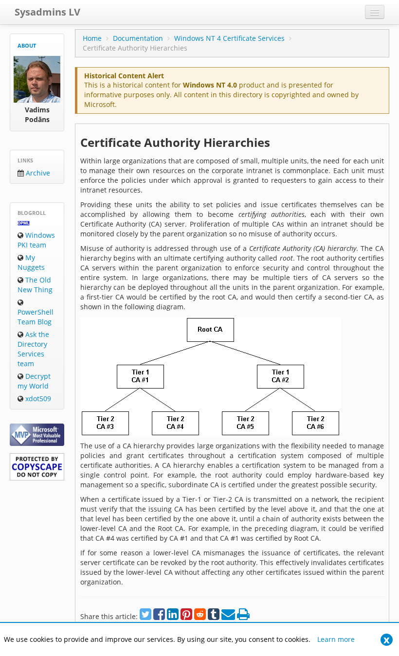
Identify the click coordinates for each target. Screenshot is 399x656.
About (27, 45)
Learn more (336, 639)
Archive (37, 172)
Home (92, 38)
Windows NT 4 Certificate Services (229, 38)
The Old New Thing (35, 284)
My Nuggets (31, 262)
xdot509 (37, 398)
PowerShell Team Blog (36, 316)
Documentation (138, 38)
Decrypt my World (34, 381)
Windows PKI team (36, 239)
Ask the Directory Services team (33, 349)
